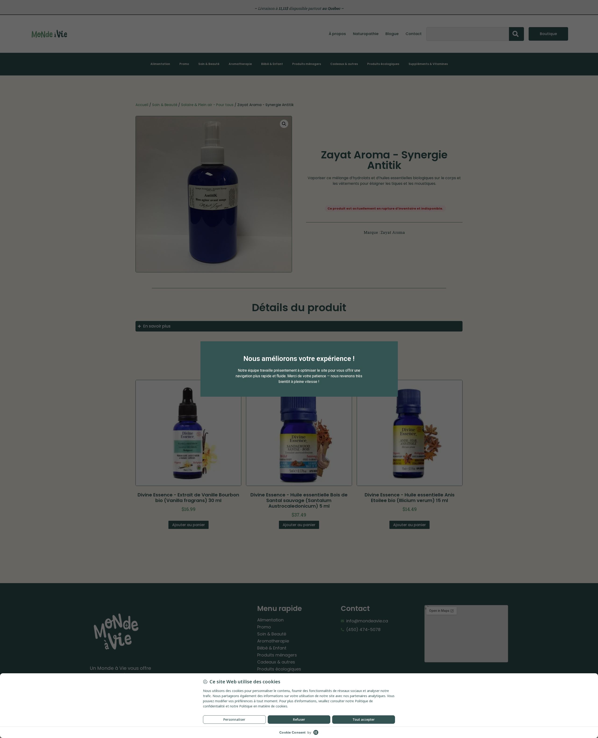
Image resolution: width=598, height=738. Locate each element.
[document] (299, 369)
